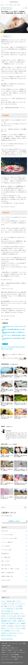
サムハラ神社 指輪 (19, 606)
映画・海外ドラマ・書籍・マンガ (10, 568)
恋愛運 (23, 347)
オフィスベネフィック (7, 659)
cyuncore (14, 1)
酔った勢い (3, 616)
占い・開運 (5, 557)
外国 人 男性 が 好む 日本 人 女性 (7, 613)
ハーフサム (3, 608)
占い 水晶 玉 (22, 616)
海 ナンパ (6, 618)
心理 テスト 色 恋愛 (4, 623)
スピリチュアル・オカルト (9, 538)
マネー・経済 (5, 546)
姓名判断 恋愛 (19, 618)
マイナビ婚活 (3, 603)
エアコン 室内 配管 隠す (5, 630)
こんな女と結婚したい (10, 625)
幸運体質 (18, 347)
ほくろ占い (3, 601)
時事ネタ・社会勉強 (7, 572)
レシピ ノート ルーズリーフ (20, 603)
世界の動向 (5, 553)
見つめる (3, 611)
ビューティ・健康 (6, 542)
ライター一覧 (5, 654)
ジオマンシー (12, 628)
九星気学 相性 (9, 601)
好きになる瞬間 (4, 606)
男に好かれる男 (9, 608)
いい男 (17, 628)
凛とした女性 (13, 616)
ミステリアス (18, 601)
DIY (15, 635)
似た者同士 (3, 625)
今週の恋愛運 (12, 347)
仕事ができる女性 (13, 618)
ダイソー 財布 (15, 608)
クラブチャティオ (11, 606)
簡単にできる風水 (5, 349)
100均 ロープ (15, 633)
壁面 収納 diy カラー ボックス (15, 623)
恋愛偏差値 (23, 623)
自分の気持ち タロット (10, 611)
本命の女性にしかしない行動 (6, 633)
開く (7, 36)
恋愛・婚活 (5, 565)
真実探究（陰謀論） (7, 576)
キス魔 (18, 616)
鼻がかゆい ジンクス (5, 628)
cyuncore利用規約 (15, 654)
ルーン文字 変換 (22, 628)
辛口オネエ (5, 580)
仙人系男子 (16, 613)
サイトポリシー (5, 656)
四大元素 (20, 608)
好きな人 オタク (18, 625)
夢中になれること (10, 635)
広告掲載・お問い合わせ (17, 656)
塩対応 (14, 601)
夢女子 (2, 618)
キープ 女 (8, 616)
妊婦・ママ (5, 561)
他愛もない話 (3, 635)
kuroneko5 (8, 430)
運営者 (16, 659)
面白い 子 (24, 625)
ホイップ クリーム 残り (15, 630)
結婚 (11, 349)
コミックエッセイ (6, 534)
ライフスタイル (6, 549)
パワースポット (5, 347)
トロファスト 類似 (10, 603)
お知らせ (4, 530)
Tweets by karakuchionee (7, 638)
